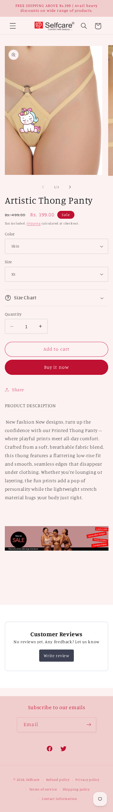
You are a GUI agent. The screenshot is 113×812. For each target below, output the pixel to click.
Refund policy (58, 780)
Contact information (59, 799)
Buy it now (56, 367)
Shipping (34, 223)
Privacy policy (87, 780)
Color (10, 233)
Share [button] (18, 389)
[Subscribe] (89, 724)
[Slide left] (42, 187)
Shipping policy (76, 789)
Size (8, 261)
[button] (13, 26)
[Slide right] (70, 187)
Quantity (13, 314)
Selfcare (32, 780)
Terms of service (43, 789)
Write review (56, 655)
